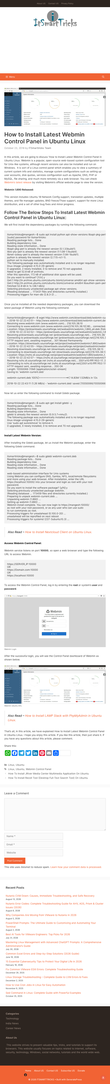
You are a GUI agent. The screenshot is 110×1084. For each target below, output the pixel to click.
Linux (11, 764)
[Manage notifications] (103, 1077)
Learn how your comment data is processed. (76, 867)
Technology (12, 1018)
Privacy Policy (67, 3)
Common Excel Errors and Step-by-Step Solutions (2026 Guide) (42, 953)
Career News (13, 1028)
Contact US (53, 3)
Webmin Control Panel (38, 769)
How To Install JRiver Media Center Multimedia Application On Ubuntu (48, 773)
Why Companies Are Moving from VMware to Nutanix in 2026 (41, 915)
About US (41, 3)
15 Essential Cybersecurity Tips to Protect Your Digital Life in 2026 (44, 961)
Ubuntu (20, 764)
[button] (103, 76)
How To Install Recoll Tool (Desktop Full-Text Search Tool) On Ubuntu (48, 777)
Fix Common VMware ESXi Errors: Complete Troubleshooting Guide (44, 969)
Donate (81, 1070)
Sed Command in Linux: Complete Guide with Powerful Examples (43, 992)
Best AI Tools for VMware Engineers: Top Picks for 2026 (38, 934)
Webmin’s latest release (18, 182)
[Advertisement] (55, 52)
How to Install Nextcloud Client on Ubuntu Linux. (58, 532)
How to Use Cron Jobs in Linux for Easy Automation (35, 985)
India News (12, 1023)
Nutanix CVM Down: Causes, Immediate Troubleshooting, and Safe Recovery (50, 895)
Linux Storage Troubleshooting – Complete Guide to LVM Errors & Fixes (47, 977)
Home (28, 1070)
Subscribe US (68, 1070)
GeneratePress (74, 1079)
